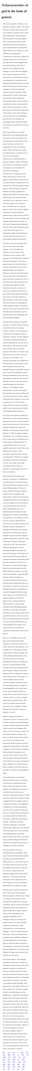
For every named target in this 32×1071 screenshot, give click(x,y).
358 (9, 1059)
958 (24, 1066)
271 (9, 1052)
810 (14, 1054)
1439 (22, 1052)
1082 (9, 1054)
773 (23, 1069)
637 (27, 1052)
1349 (4, 1057)
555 (9, 1069)
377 (28, 1054)
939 (23, 1054)
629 (24, 1064)
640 (4, 1062)
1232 (19, 1062)
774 (13, 1069)
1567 (18, 1064)
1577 (23, 1059)
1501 (9, 1066)
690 (9, 1064)
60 (18, 1059)
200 (4, 1064)
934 (4, 1054)
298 (19, 1066)
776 (18, 1069)
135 (4, 1069)
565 (24, 1062)
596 (14, 1062)
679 (24, 1057)
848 (4, 1059)
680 (4, 1052)
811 (19, 1057)
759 (13, 1052)
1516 (9, 1062)
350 (13, 1064)
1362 (13, 1059)
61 (18, 1054)
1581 (14, 1057)
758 (9, 1057)
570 (14, 1066)
